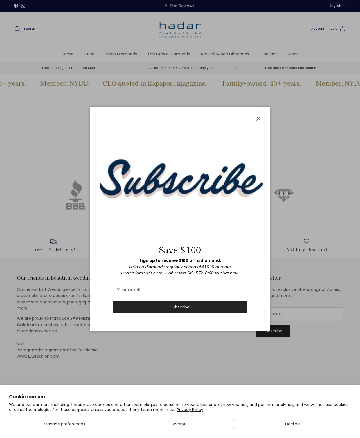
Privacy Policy (190, 409)
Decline (292, 424)
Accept (178, 424)
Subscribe (180, 307)
